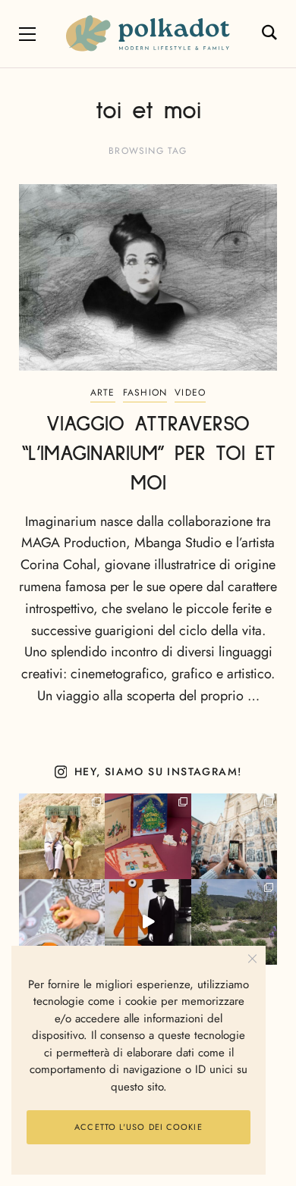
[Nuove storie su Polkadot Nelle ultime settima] (62, 836)
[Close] (252, 959)
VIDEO (190, 392)
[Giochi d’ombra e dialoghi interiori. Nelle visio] (148, 922)
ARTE (102, 392)
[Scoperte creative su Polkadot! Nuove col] (234, 836)
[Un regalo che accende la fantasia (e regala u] (62, 922)
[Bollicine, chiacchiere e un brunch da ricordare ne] (234, 922)
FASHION (145, 392)
